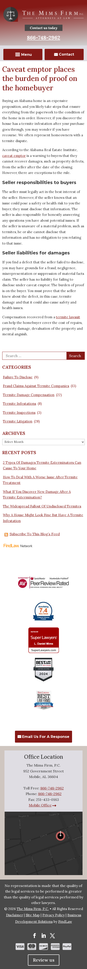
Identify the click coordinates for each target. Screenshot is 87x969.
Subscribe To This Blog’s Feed (35, 534)
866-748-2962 (43, 37)
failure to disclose (18, 377)
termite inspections (19, 412)
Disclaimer (14, 915)
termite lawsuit (68, 317)
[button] (22, 54)
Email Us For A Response (45, 737)
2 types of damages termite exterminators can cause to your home (42, 465)
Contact (66, 54)
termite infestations (19, 403)
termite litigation (17, 421)
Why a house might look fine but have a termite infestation (43, 518)
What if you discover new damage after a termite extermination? (37, 495)
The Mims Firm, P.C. (33, 909)
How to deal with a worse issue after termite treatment (40, 480)
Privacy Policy (53, 915)
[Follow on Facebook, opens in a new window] (34, 935)
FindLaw (65, 921)
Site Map (33, 915)
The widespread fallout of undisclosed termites (42, 506)
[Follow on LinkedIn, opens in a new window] (43, 935)
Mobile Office (40, 805)
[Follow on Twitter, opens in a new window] (52, 935)
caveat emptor (14, 156)
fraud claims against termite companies (36, 386)
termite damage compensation (28, 395)
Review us (43, 960)
